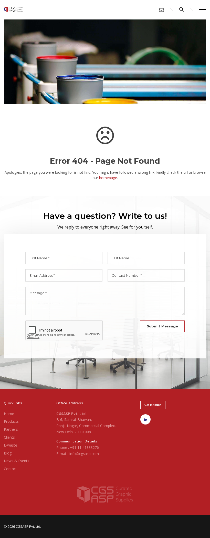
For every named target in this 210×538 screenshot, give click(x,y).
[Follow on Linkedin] (145, 419)
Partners (11, 429)
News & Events (16, 460)
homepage (108, 177)
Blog (8, 453)
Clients (9, 437)
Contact (10, 468)
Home (9, 413)
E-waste (10, 445)
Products (11, 421)
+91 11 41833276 (84, 447)
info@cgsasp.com (84, 453)
